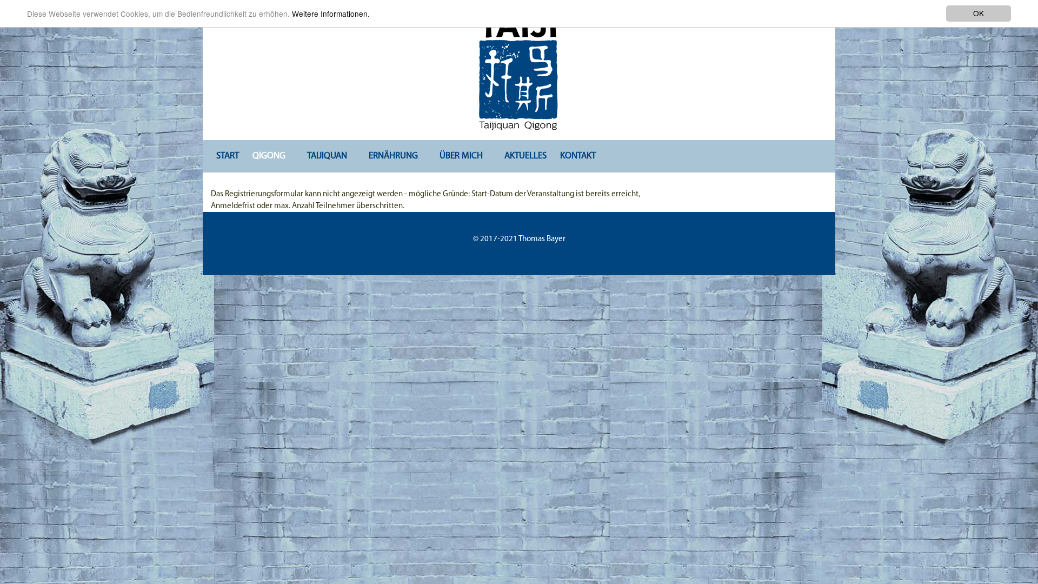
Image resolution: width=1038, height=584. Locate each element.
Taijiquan (327, 156)
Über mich (461, 156)
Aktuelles (525, 156)
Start (227, 156)
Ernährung (393, 156)
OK (978, 13)
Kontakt (578, 156)
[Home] (519, 68)
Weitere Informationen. (331, 13)
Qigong (268, 156)
